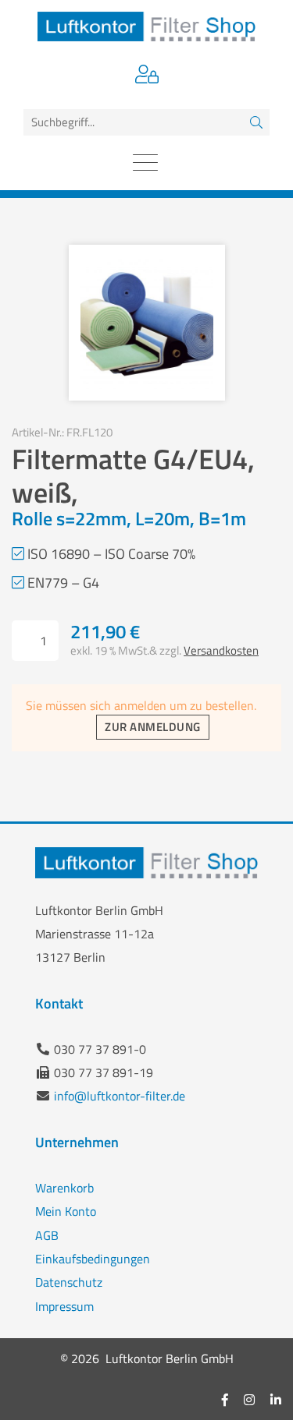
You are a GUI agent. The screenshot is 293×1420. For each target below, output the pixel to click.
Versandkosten (221, 650)
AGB (47, 1235)
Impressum (64, 1306)
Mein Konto (65, 1211)
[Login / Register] (147, 76)
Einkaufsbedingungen (92, 1258)
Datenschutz (68, 1282)
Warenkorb (64, 1187)
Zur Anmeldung (152, 727)
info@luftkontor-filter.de (119, 1095)
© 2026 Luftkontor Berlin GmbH (147, 1358)
